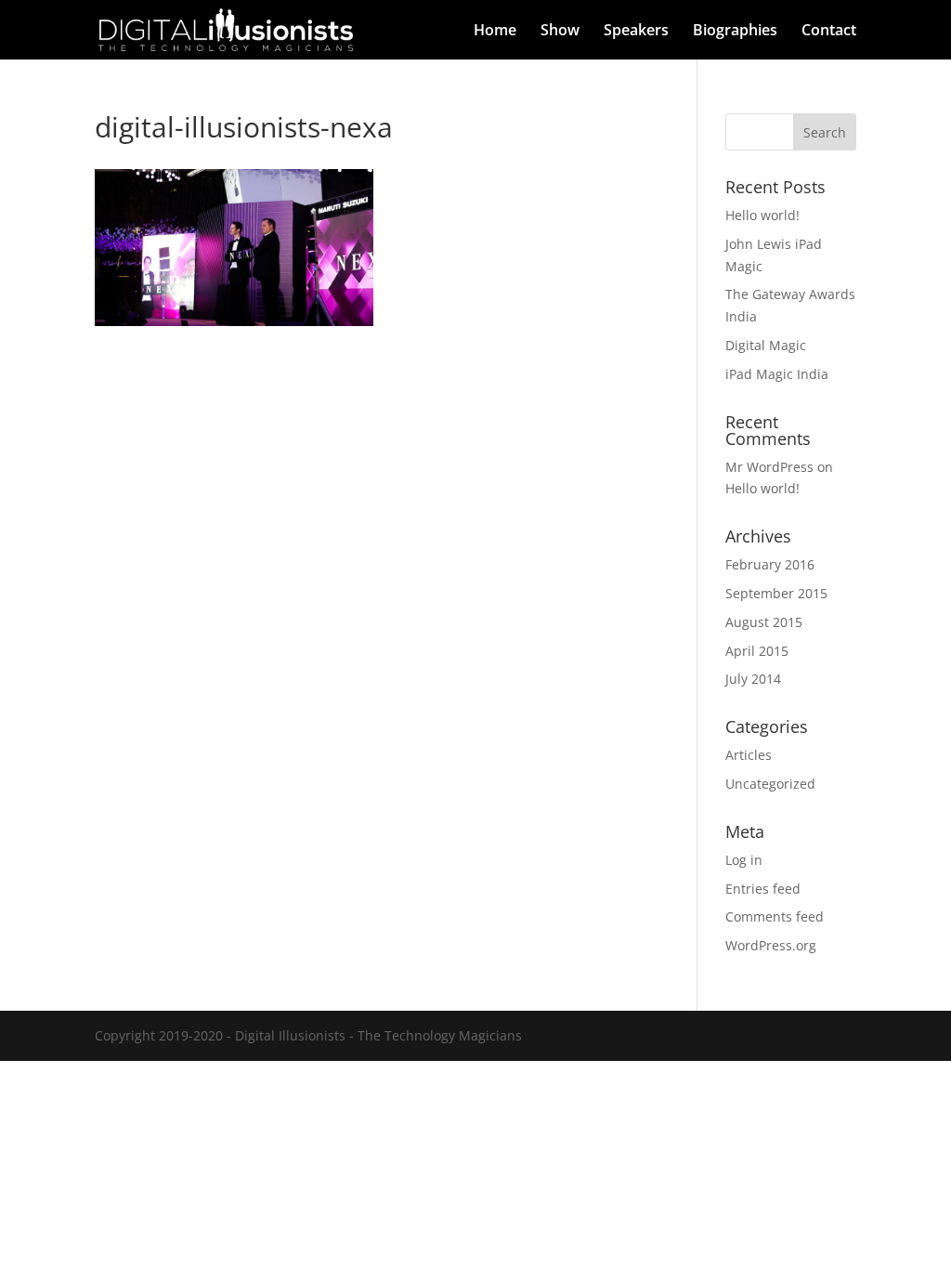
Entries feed (763, 888)
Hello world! (762, 215)
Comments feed (774, 916)
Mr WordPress (769, 467)
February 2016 (769, 564)
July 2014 (753, 678)
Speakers (636, 31)
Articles (748, 755)
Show (560, 31)
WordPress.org (770, 945)
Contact (828, 31)
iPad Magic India (776, 374)
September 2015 (776, 593)
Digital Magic (765, 345)
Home (495, 31)
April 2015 (756, 651)
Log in (743, 860)
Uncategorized (770, 783)
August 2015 (763, 622)
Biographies (735, 31)
